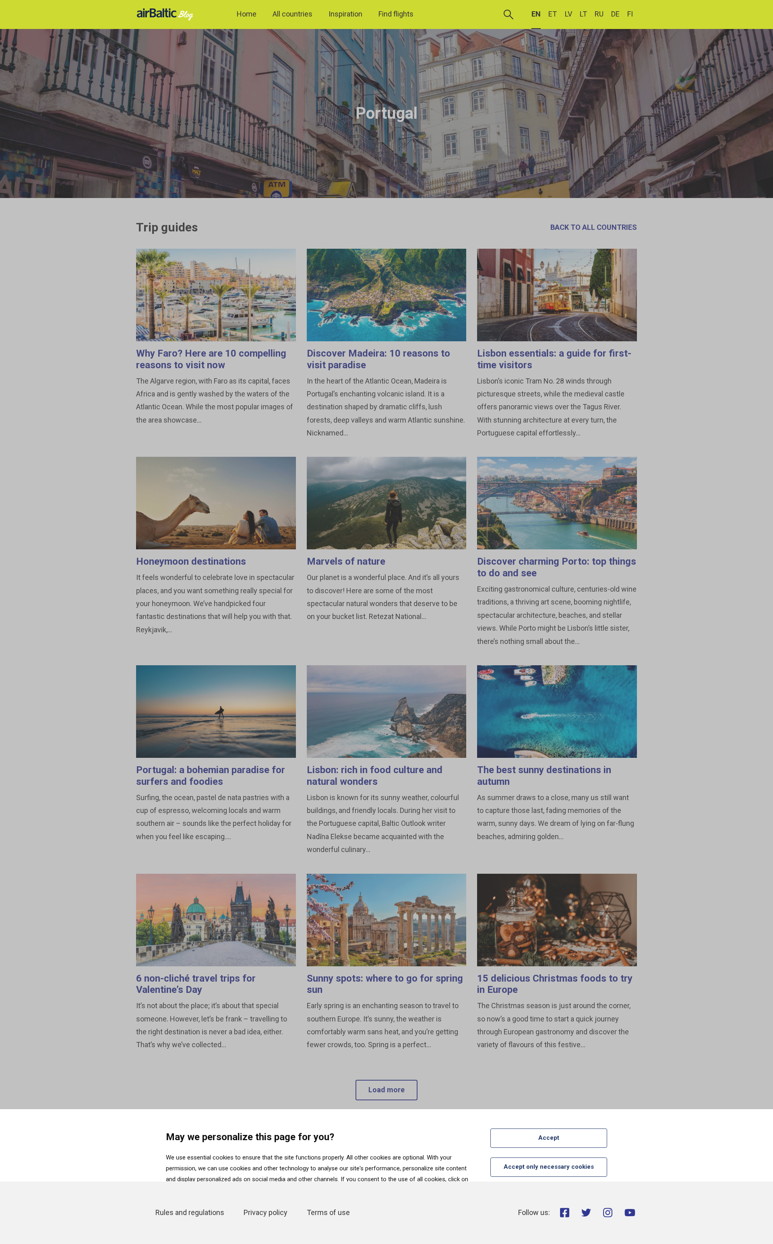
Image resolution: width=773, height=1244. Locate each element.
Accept (548, 1137)
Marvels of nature (346, 561)
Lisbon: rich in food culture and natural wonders (374, 775)
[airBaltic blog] (167, 14)
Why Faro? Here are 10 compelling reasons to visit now (211, 359)
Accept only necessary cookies (549, 1166)
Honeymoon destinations (191, 561)
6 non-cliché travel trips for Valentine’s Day (196, 984)
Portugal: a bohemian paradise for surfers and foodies (210, 775)
